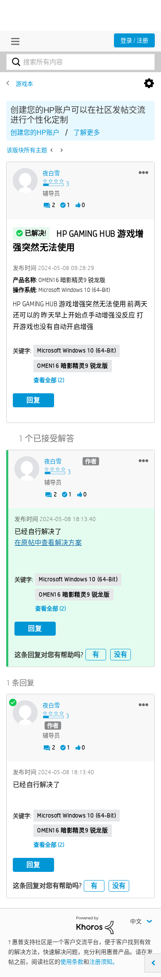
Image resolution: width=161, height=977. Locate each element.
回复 (33, 400)
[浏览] (13, 41)
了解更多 (86, 132)
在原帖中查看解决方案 (48, 542)
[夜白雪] (25, 180)
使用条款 (71, 961)
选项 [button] (149, 83)
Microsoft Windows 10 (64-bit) (76, 350)
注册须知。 (103, 961)
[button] (143, 172)
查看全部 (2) (48, 380)
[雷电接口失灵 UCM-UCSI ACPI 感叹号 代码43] (61, 150)
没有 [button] (120, 654)
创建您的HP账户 (34, 132)
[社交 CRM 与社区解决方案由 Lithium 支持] (95, 924)
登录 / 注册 (134, 40)
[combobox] (80, 62)
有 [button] (95, 654)
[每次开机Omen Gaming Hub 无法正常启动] (52, 150)
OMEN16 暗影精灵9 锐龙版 (72, 365)
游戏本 (24, 83)
